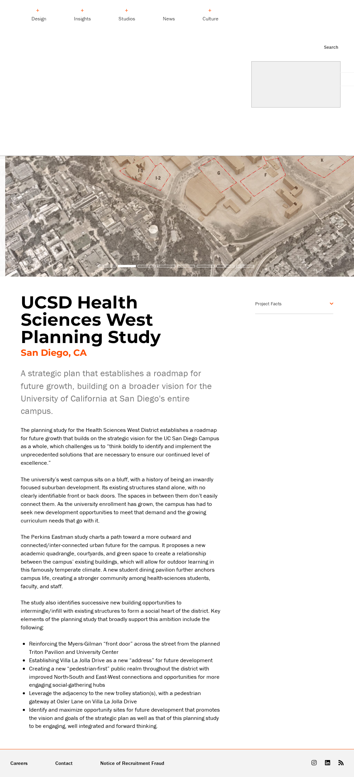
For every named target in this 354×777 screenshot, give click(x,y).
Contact (64, 763)
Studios (127, 18)
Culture (210, 18)
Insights (82, 18)
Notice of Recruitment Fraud (132, 763)
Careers (19, 763)
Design (38, 18)
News (169, 18)
